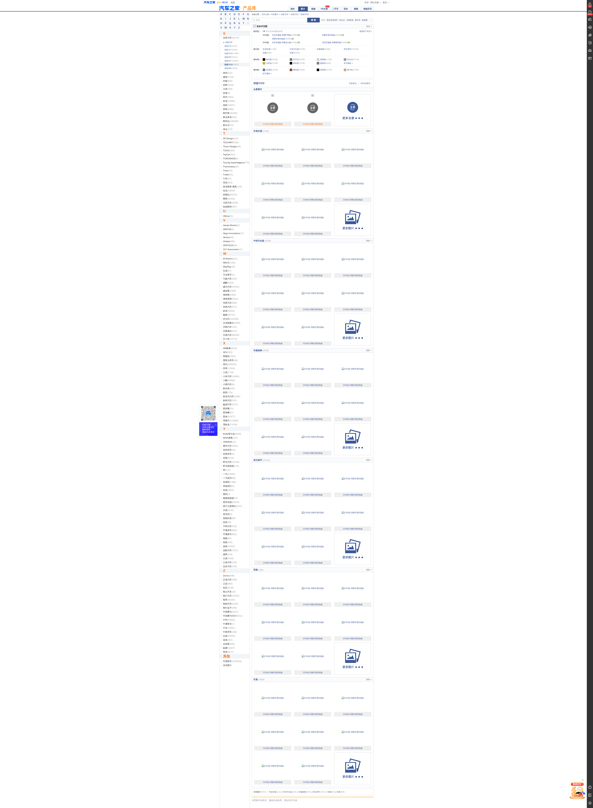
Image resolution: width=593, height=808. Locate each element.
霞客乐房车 (230, 360)
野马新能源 (231, 466)
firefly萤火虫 (232, 434)
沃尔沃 (230, 319)
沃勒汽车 (230, 327)
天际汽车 (230, 202)
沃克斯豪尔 (231, 323)
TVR (227, 178)
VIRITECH (230, 245)
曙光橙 (299, 70)
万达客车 (228, 274)
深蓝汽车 (231, 37)
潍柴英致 (230, 299)
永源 (228, 510)
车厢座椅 (323, 49)
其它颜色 (347, 63)
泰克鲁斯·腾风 (232, 186)
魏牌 (229, 315)
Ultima (228, 216)
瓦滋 (227, 270)
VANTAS (228, 229)
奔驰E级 (350, 20)
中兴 (229, 628)
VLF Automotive (232, 249)
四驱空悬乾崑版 (281, 39)
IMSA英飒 (230, 438)
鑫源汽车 (230, 404)
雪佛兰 (230, 420)
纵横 (229, 648)
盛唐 (228, 77)
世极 (228, 81)
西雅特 (229, 356)
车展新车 (232, 661)
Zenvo (228, 575)
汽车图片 (274, 14)
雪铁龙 (230, 424)
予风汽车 (230, 526)
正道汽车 (230, 579)
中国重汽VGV (232, 616)
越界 (228, 554)
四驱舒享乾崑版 (331, 35)
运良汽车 (230, 566)
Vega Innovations (233, 233)
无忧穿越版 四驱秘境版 (334, 42)
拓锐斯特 (230, 206)
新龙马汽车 (231, 396)
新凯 (228, 392)
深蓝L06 (230, 46)
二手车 (335, 9)
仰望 (228, 458)
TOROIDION (230, 158)
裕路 (228, 542)
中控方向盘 (297, 49)
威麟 (228, 282)
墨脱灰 (325, 63)
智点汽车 (229, 591)
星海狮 (228, 412)
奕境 (228, 490)
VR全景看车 (365, 83)
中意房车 (230, 632)
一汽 (229, 474)
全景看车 (257, 89)
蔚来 (229, 311)
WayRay (229, 266)
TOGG (229, 150)
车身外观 (269, 49)
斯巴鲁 (230, 113)
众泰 (229, 636)
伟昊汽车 (230, 303)
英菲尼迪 (231, 502)
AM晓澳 (230, 348)
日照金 (272, 63)
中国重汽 (230, 612)
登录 (366, 2)
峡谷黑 (272, 59)
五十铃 (230, 339)
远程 (229, 546)
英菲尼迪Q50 (332, 20)
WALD (229, 262)
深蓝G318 (231, 64)
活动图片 (227, 665)
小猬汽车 (228, 384)
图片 (303, 9)
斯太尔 (228, 125)
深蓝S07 (231, 61)
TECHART (230, 142)
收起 (368, 26)
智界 (229, 600)
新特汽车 (230, 400)
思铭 (228, 109)
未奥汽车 (230, 307)
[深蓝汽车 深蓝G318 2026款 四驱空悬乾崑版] (272, 149)
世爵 (228, 85)
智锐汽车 (230, 604)
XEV (227, 352)
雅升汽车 (230, 446)
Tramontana (231, 166)
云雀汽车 (230, 562)
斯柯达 (230, 121)
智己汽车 (231, 595)
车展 (295, 53)
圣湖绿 (272, 70)
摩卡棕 (353, 70)
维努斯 (229, 295)
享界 (229, 368)
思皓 (229, 105)
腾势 (229, 198)
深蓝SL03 (231, 53)
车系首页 (352, 83)
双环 (228, 97)
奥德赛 (365, 20)
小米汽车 (231, 376)
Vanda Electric (231, 225)
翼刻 (226, 494)
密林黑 (326, 70)
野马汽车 (231, 462)
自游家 (229, 644)
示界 (228, 89)
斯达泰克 (230, 117)
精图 (356, 9)
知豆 (228, 587)
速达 (228, 129)
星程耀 (228, 408)
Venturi (228, 237)
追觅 (228, 640)
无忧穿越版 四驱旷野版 (284, 35)
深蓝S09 (231, 68)
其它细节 (351, 49)
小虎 (228, 372)
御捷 (227, 538)
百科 (346, 9)
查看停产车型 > (365, 31)
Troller (228, 174)
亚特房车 (229, 450)
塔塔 (228, 182)
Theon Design (232, 146)
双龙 (229, 101)
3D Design (230, 138)
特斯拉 (230, 194)
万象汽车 (230, 278)
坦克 (229, 190)
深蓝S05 (231, 57)
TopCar (229, 154)
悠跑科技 (229, 518)
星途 (229, 416)
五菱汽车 (231, 335)
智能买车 (367, 9)
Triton (228, 170)
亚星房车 (228, 454)
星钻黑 (299, 63)
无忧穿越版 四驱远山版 (284, 42)
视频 (313, 9)
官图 (267, 53)
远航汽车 (230, 550)
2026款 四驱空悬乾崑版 (273, 124)
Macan (342, 20)
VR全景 (324, 9)
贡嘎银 (326, 59)
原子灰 (299, 59)
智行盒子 (230, 608)
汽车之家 (216, 2)
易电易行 (228, 486)
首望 (226, 93)
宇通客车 (230, 534)
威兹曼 (229, 291)
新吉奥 (229, 388)
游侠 (227, 522)
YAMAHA (229, 442)
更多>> (369, 131)
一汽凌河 (229, 478)
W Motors (230, 258)
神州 (228, 73)
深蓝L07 (230, 50)
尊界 (228, 652)
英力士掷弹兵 (232, 506)
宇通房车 (230, 530)
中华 (229, 620)
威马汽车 (231, 287)
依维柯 (229, 482)
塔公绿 (353, 59)
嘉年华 (357, 20)
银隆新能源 (230, 498)
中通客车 (228, 624)
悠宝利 (227, 514)
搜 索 (313, 20)
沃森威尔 (230, 331)
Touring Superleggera (236, 162)
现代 (229, 364)
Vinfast (229, 241)
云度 (228, 558)
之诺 (228, 583)
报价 (292, 9)
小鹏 (229, 380)
